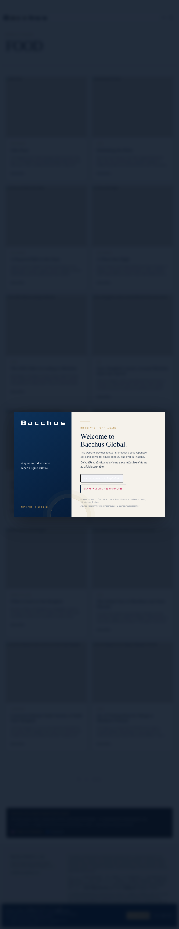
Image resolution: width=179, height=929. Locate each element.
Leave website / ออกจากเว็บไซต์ (103, 489)
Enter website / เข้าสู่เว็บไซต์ (102, 478)
